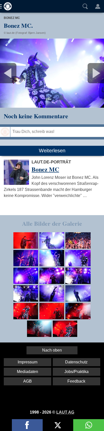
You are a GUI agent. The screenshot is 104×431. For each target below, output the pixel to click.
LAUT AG (65, 412)
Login (97, 6)
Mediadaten (27, 371)
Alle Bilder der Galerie (52, 223)
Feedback (76, 381)
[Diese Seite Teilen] (27, 425)
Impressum (27, 362)
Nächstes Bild (52, 73)
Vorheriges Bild (17, 73)
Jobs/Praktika (76, 371)
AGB (27, 381)
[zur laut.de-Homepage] (6, 6)
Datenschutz (76, 362)
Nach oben (52, 350)
